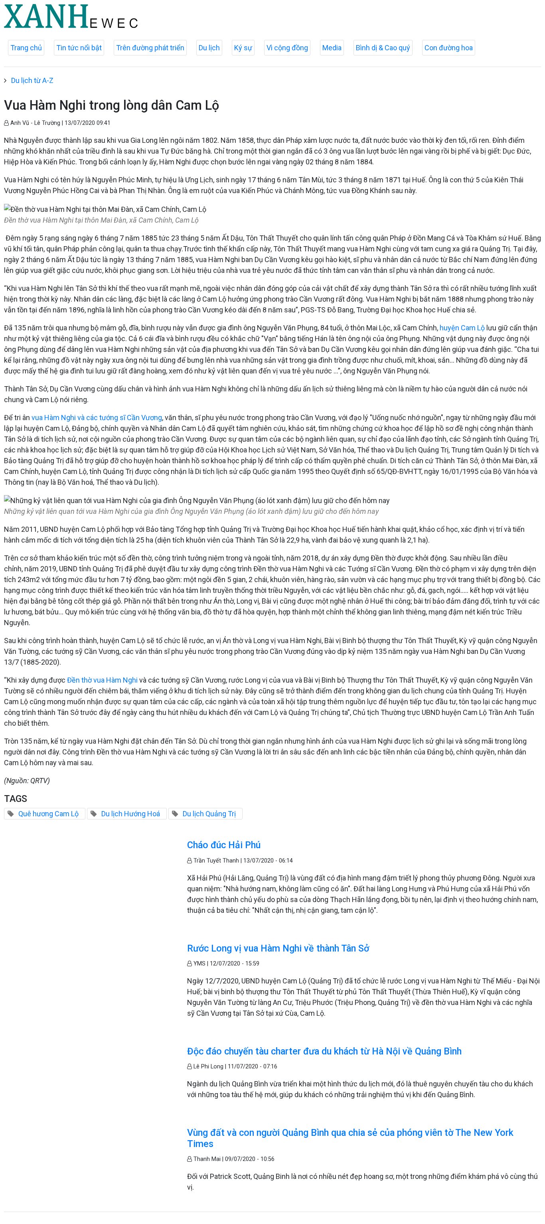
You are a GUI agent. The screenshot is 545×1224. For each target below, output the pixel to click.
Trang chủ (26, 47)
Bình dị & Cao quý (383, 47)
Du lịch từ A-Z (32, 80)
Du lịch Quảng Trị (209, 813)
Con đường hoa (449, 47)
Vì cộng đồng (287, 47)
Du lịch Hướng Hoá (130, 813)
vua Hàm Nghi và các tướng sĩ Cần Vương (97, 417)
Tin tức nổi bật (79, 47)
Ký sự (243, 47)
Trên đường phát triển (150, 47)
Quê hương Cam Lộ (48, 813)
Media (332, 47)
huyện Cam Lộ (462, 328)
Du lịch (209, 47)
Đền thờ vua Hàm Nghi (101, 680)
